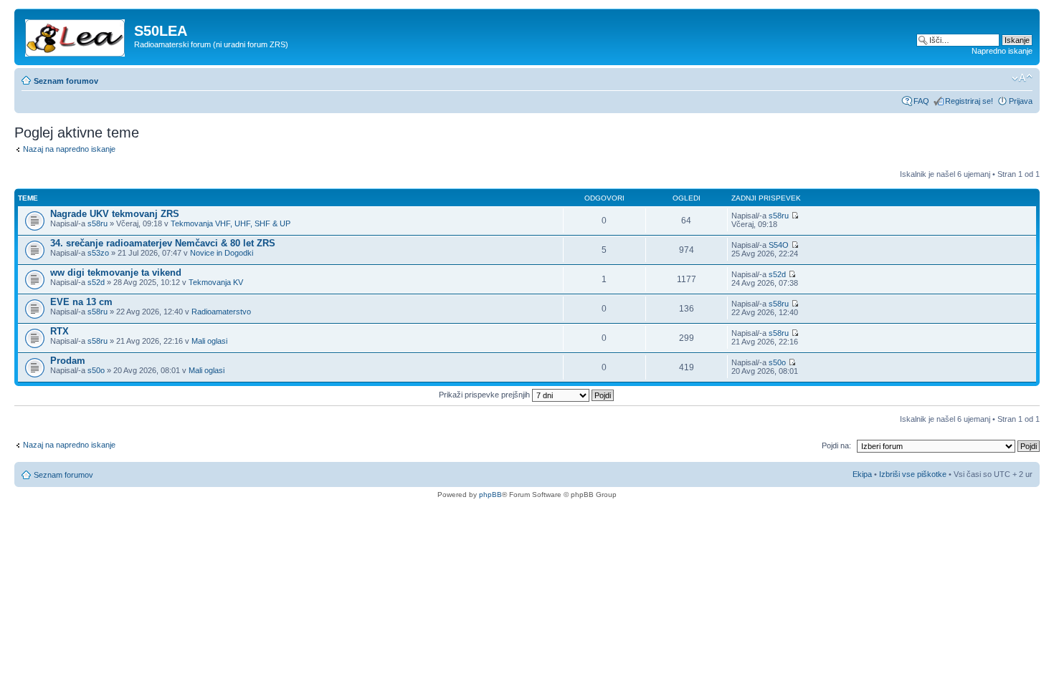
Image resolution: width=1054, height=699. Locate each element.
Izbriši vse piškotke (914, 474)
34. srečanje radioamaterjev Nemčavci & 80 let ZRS (162, 243)
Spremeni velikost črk (1022, 78)
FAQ (921, 101)
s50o (96, 370)
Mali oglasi (209, 341)
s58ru (97, 223)
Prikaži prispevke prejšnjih (485, 394)
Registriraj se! (969, 101)
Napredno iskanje (1002, 51)
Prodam (67, 360)
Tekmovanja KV (216, 282)
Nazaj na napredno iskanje (69, 149)
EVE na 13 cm (81, 302)
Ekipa (862, 474)
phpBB (490, 494)
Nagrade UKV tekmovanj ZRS (114, 213)
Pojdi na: (836, 445)
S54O (779, 245)
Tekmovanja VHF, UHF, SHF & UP (230, 223)
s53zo (98, 253)
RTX (59, 331)
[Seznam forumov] (76, 35)
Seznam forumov (66, 81)
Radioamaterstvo (221, 311)
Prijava (1020, 101)
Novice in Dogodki (221, 253)
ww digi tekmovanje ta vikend (115, 272)
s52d (96, 282)
